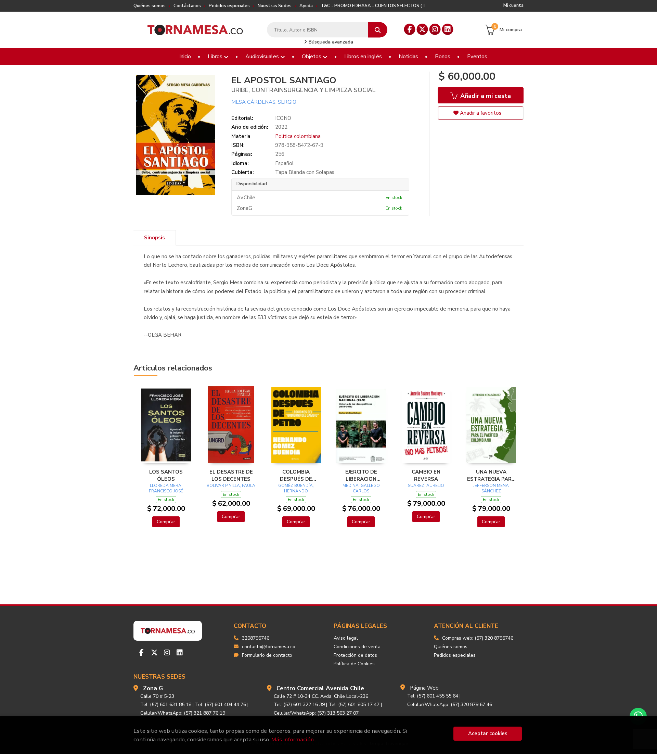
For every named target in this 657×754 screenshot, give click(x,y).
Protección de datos (355, 655)
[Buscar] (377, 30)
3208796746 (255, 638)
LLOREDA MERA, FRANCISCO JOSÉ (166, 488)
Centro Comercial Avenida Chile (320, 688)
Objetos (312, 56)
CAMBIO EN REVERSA (426, 475)
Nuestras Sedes (275, 6)
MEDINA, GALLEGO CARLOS (361, 488)
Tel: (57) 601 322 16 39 (299, 704)
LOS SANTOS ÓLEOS (166, 475)
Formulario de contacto (267, 655)
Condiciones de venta (357, 646)
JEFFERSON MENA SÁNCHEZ (491, 488)
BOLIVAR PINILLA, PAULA (231, 485)
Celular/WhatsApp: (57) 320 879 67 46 (449, 704)
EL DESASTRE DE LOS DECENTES (231, 475)
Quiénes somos (149, 6)
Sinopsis (154, 237)
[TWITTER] (422, 29)
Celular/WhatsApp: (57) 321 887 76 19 (182, 713)
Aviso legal (346, 638)
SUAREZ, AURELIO (426, 485)
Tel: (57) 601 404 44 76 (220, 704)
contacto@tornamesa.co (268, 646)
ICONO (283, 118)
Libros (216, 56)
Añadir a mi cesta (485, 96)
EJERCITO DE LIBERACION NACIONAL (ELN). (361, 475)
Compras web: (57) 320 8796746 (477, 638)
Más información (292, 739)
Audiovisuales (262, 56)
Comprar (166, 521)
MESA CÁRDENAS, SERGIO (263, 102)
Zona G (153, 688)
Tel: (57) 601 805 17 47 (353, 704)
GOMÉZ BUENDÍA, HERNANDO (296, 488)
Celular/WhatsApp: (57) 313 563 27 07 (316, 713)
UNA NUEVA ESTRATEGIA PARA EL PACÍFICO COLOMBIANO (491, 475)
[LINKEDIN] (447, 29)
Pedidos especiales (229, 6)
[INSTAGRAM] (435, 29)
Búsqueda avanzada (330, 42)
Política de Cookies (354, 664)
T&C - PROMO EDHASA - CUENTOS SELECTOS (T (373, 6)
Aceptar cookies (487, 733)
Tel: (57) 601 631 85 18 (165, 704)
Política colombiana (298, 136)
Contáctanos (187, 6)
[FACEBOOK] (409, 29)
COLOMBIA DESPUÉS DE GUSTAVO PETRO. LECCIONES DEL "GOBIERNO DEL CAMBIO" (296, 475)
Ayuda (306, 6)
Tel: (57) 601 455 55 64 (432, 696)
